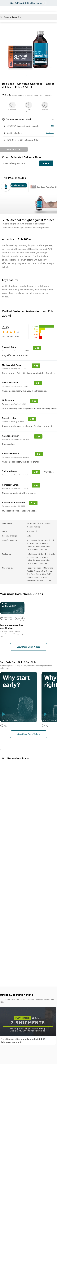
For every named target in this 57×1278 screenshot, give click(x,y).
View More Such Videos (28, 646)
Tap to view (50, 133)
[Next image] (52, 46)
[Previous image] (4, 46)
